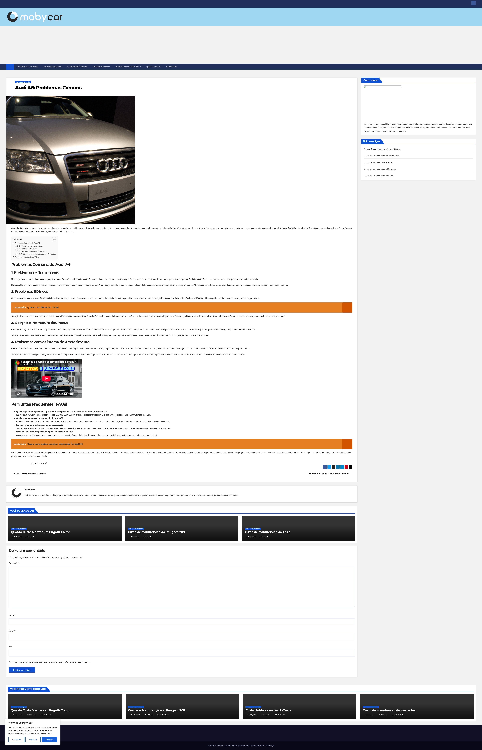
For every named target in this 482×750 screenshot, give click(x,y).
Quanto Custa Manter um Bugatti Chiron (41, 532)
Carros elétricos (77, 67)
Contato (171, 67)
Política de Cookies (257, 746)
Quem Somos (153, 67)
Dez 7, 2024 (135, 715)
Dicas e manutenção (127, 67)
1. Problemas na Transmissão (31, 246)
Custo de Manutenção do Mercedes (380, 169)
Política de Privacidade (240, 746)
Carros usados (53, 67)
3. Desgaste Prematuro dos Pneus (32, 251)
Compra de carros (27, 67)
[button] (474, 67)
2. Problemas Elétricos (28, 249)
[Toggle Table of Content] (53, 239)
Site (10, 647)
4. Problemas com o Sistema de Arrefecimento (37, 254)
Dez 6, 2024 (252, 715)
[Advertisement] (241, 44)
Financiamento (101, 67)
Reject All (33, 740)
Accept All (49, 740)
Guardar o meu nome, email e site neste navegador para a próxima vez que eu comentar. (51, 662)
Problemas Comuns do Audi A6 (27, 243)
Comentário (14, 563)
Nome (12, 615)
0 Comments (45, 715)
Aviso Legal (270, 746)
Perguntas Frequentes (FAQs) (27, 257)
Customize (16, 740)
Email (12, 631)
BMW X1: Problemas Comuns (29, 473)
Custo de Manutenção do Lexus (378, 176)
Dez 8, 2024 (18, 715)
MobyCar (31, 489)
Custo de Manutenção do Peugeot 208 (156, 532)
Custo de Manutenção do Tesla (267, 532)
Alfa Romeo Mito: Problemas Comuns (329, 473)
